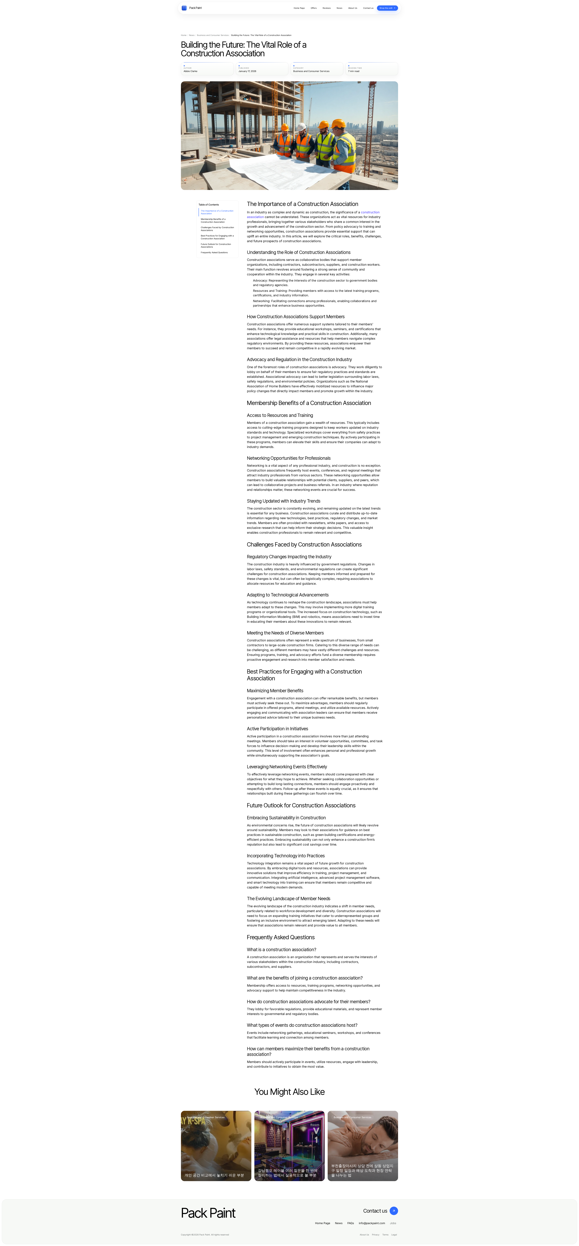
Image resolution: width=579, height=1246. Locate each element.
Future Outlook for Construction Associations (216, 245)
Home (184, 35)
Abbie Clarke (190, 71)
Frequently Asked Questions (214, 252)
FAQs (350, 1223)
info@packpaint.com (372, 1223)
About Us (364, 1234)
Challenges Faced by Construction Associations (217, 228)
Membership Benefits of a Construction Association (213, 220)
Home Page (322, 1223)
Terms (385, 1234)
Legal (394, 1234)
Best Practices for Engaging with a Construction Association (217, 237)
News (192, 35)
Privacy (375, 1234)
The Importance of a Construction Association (217, 212)
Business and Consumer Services (213, 35)
